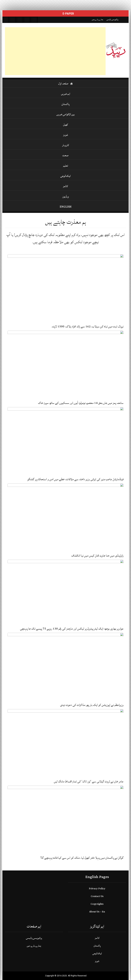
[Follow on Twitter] (20, 20)
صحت (65, 155)
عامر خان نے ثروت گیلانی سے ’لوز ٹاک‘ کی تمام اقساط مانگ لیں (88, 781)
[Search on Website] (5, 20)
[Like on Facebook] (13, 20)
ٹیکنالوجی (65, 176)
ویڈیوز (65, 196)
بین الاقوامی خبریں (65, 114)
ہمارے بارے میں (97, 19)
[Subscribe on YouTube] (27, 20)
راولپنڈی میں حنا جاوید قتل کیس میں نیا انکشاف (97, 556)
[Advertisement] (55, 51)
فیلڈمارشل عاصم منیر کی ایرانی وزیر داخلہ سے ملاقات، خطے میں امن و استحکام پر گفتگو (75, 479)
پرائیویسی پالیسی (112, 19)
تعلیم (65, 165)
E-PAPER (68, 13)
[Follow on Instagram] (34, 20)
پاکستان (66, 104)
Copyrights (97, 903)
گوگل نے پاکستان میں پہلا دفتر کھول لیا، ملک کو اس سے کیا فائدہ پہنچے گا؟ (81, 858)
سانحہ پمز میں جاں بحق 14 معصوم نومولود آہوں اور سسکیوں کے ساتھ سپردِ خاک (80, 403)
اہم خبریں (65, 94)
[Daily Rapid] (116, 50)
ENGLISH (65, 206)
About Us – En (97, 911)
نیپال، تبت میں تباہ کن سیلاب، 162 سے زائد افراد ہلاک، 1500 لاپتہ (87, 326)
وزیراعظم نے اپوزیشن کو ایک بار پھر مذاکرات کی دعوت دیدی (91, 705)
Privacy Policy (97, 888)
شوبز (65, 135)
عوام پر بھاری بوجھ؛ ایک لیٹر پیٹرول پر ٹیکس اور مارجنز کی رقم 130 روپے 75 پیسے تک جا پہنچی (71, 629)
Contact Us (97, 896)
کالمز (65, 186)
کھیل (65, 124)
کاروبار (65, 145)
